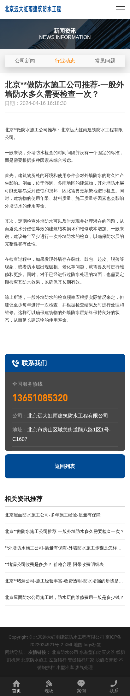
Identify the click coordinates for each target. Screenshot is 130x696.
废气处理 (84, 667)
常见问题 (105, 60)
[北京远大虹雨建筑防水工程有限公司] (33, 9)
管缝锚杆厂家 (81, 659)
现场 (48, 690)
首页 (16, 690)
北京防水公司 (65, 652)
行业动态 (65, 60)
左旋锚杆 (58, 659)
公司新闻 (25, 60)
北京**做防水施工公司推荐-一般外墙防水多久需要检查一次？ (64, 531)
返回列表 (65, 466)
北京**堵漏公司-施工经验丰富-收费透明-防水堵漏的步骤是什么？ (64, 583)
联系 (113, 690)
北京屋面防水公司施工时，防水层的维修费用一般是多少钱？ (64, 597)
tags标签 (92, 644)
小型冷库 (65, 667)
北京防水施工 (34, 659)
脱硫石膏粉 (107, 659)
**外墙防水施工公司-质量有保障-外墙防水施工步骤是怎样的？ (61, 550)
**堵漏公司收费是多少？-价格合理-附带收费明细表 (54, 564)
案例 (81, 690)
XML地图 (73, 644)
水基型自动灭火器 (97, 652)
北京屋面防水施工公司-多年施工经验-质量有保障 (53, 514)
